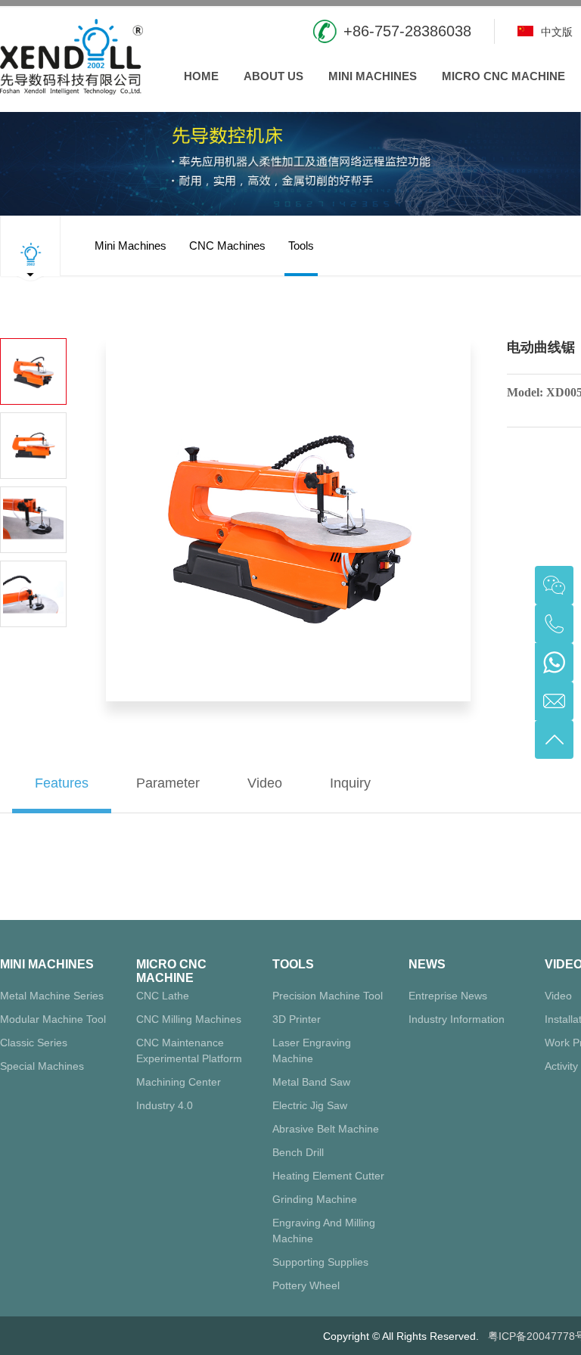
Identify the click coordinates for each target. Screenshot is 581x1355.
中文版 (555, 32)
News (427, 964)
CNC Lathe (162, 996)
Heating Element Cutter (328, 1176)
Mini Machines (372, 76)
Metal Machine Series (52, 996)
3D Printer (296, 1019)
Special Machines (42, 1066)
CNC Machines (227, 245)
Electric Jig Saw (309, 1105)
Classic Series (33, 1042)
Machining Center (178, 1082)
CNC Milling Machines (188, 1019)
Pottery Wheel (306, 1285)
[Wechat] (554, 585)
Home (201, 76)
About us (273, 76)
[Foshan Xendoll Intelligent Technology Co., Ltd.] (71, 55)
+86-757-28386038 (407, 31)
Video (558, 996)
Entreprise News (448, 996)
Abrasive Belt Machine (325, 1129)
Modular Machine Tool (53, 1019)
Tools (301, 245)
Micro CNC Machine (503, 76)
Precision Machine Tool (327, 996)
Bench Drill (298, 1152)
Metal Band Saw (311, 1082)
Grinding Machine (314, 1199)
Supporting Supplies (320, 1262)
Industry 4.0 (164, 1105)
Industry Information (457, 1019)
